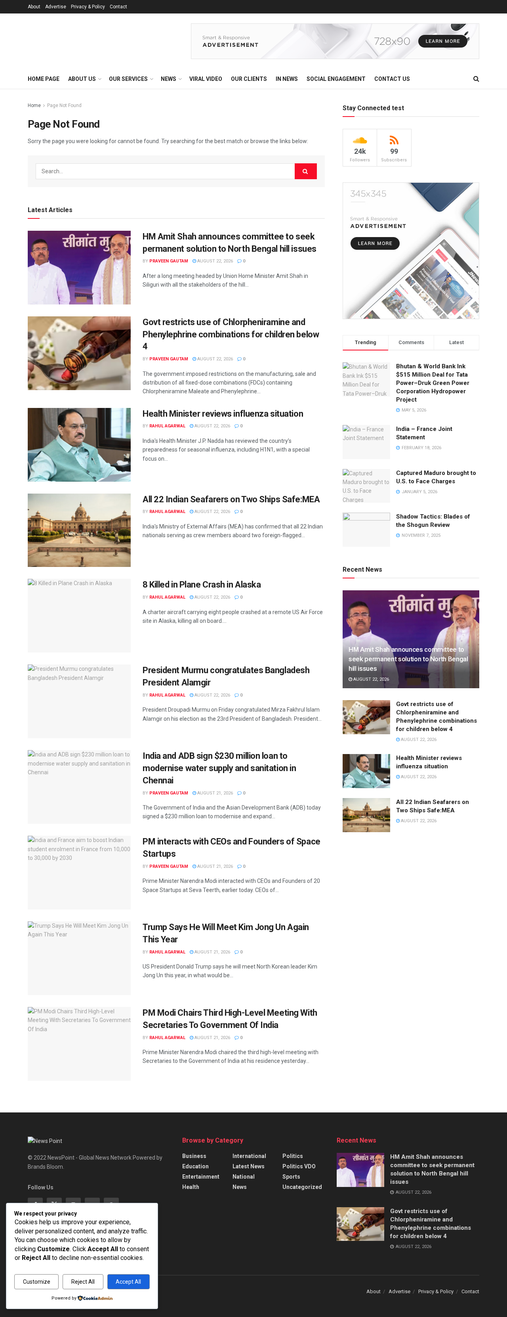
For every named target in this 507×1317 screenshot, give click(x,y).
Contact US (392, 79)
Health (190, 1187)
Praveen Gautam (168, 261)
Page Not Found (64, 105)
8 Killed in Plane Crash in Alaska (202, 585)
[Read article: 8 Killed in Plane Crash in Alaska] (79, 616)
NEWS (168, 79)
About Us (82, 79)
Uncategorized (302, 1187)
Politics (292, 1156)
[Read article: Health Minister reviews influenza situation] (79, 445)
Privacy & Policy (88, 7)
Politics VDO (299, 1166)
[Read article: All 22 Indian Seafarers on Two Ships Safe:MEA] (79, 530)
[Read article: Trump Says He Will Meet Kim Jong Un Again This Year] (79, 958)
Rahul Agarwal (167, 426)
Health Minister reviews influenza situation (223, 414)
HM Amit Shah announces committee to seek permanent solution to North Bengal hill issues (408, 658)
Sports (291, 1176)
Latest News (249, 1166)
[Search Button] (476, 79)
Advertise (55, 7)
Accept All (128, 1282)
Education (195, 1166)
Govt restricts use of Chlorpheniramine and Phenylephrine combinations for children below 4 (231, 334)
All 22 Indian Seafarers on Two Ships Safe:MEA (231, 499)
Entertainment (200, 1176)
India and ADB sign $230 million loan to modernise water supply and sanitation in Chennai (219, 768)
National (244, 1176)
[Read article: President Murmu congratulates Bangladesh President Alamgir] (79, 701)
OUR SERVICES (128, 79)
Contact (118, 7)
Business (194, 1156)
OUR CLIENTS (249, 79)
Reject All (83, 1282)
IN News (287, 79)
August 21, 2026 (214, 793)
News (240, 1187)
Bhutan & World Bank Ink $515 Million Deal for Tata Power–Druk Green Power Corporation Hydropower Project (432, 383)
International (249, 1156)
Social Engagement (336, 79)
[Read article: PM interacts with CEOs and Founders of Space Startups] (79, 872)
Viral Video (205, 79)
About (34, 7)
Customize (36, 1282)
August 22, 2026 (214, 261)
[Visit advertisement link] (335, 41)
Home (34, 105)
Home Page (43, 79)
